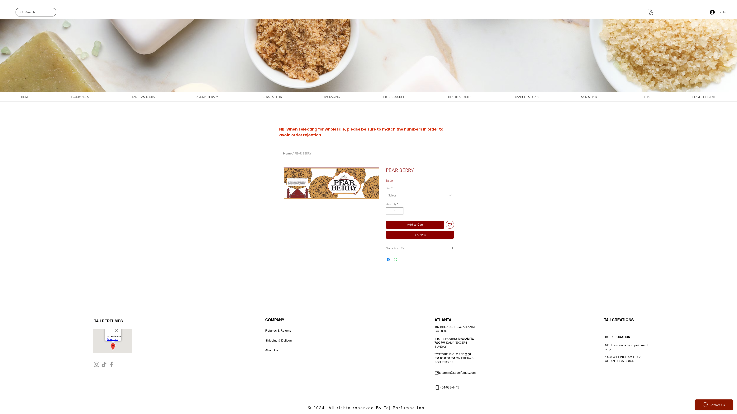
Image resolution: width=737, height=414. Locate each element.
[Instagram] (96, 364)
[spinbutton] (394, 211)
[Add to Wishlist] (450, 225)
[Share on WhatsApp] (395, 259)
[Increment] (400, 211)
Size (389, 188)
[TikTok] (104, 364)
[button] (651, 12)
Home (287, 153)
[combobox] (420, 195)
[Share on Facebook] (388, 259)
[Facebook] (111, 364)
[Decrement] (388, 211)
